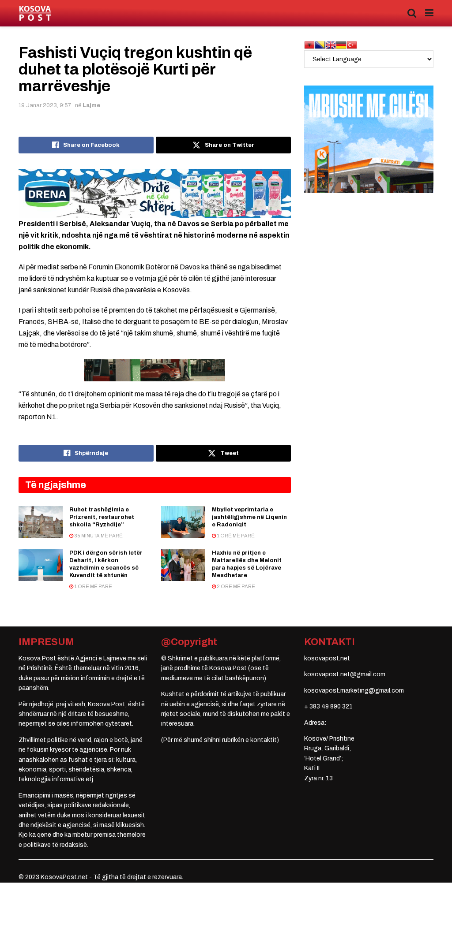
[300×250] (368, 139)
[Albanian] (309, 44)
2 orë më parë (235, 586)
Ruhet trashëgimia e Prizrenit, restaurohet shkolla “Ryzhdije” (101, 517)
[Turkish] (352, 44)
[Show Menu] (429, 13)
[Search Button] (411, 13)
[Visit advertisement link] (155, 193)
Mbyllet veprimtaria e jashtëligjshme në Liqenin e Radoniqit (249, 517)
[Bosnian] (320, 44)
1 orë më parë (235, 535)
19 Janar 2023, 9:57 (45, 105)
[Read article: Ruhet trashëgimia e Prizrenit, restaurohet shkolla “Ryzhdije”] (41, 522)
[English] (330, 44)
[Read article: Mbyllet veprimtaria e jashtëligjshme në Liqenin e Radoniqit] (183, 522)
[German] (341, 44)
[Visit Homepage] (35, 13)
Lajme (91, 105)
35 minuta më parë (98, 535)
